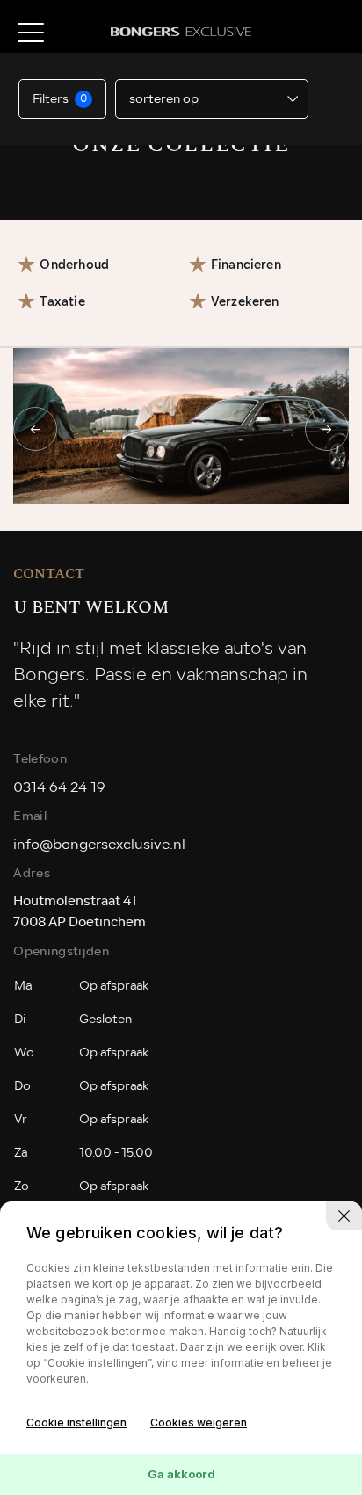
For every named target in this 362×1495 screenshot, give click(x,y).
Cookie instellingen (76, 1422)
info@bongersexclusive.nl (99, 844)
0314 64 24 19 (59, 787)
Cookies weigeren (198, 1422)
